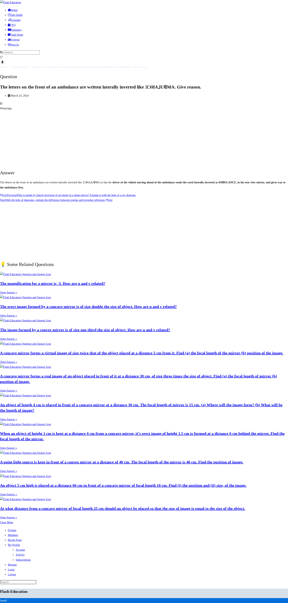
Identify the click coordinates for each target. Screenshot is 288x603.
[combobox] (22, 52)
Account (20, 549)
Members (13, 535)
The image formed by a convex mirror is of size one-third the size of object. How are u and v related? (85, 330)
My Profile (14, 544)
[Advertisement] (117, 138)
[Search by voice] (2, 62)
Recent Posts (15, 540)
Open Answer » (8, 292)
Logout (12, 574)
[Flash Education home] (10, 2)
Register (12, 564)
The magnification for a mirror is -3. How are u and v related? (52, 283)
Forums (12, 530)
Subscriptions (23, 559)
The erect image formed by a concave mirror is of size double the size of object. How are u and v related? (88, 306)
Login (11, 569)
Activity (20, 554)
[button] (144, 106)
